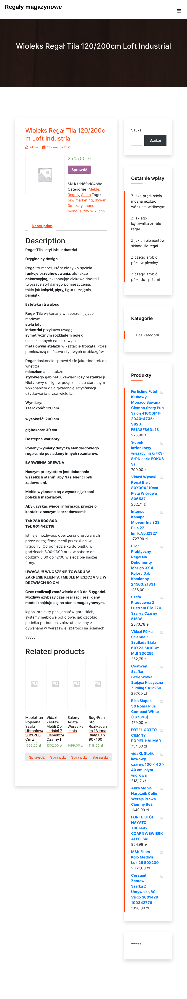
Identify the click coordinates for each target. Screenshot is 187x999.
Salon (86, 194)
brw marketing (80, 200)
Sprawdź (79, 169)
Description (42, 226)
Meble (94, 189)
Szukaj (137, 130)
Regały (73, 194)
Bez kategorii (147, 335)
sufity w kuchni (93, 211)
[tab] (42, 226)
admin (33, 147)
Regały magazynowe (33, 6)
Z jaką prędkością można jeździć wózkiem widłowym (148, 201)
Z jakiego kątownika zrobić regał (146, 223)
